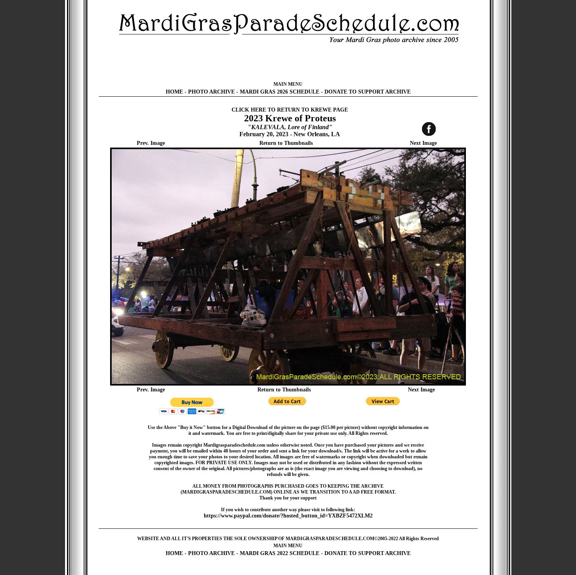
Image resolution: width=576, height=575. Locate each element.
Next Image (423, 143)
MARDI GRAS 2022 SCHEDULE (279, 553)
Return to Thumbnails (286, 143)
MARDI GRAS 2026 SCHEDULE (279, 92)
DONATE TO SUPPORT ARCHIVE (367, 92)
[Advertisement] (288, 62)
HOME (174, 92)
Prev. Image (151, 143)
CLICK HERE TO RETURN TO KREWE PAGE (290, 110)
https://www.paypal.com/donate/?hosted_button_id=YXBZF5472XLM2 (288, 516)
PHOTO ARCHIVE (211, 92)
